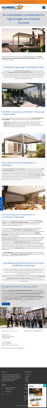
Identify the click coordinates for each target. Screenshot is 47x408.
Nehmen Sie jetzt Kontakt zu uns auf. (10, 331)
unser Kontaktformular (31, 272)
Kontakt (4, 304)
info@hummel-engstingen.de (11, 345)
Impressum (18, 405)
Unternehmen (28, 374)
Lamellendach (8, 71)
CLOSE (45, 385)
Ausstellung (24, 255)
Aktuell (27, 379)
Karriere (27, 381)
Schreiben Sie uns (8, 394)
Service (27, 377)
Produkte (27, 376)
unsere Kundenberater (14, 270)
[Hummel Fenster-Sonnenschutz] (12, 7)
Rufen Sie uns (7, 272)
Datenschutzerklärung (26, 405)
